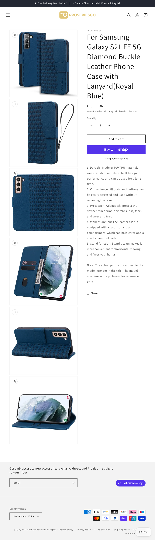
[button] (8, 15)
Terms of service (102, 529)
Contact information (135, 533)
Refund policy (66, 529)
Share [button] (94, 293)
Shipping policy (122, 529)
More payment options (116, 158)
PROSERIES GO (29, 529)
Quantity (91, 118)
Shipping (108, 111)
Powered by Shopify (46, 529)
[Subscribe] (73, 482)
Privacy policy (84, 529)
